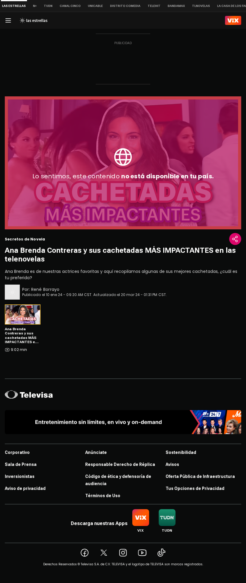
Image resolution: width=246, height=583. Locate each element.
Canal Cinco (70, 6)
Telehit (154, 6)
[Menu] (8, 20)
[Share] (235, 239)
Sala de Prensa (21, 464)
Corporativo (17, 452)
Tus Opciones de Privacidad (195, 488)
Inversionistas (19, 476)
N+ (35, 6)
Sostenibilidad (181, 452)
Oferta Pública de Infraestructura (200, 476)
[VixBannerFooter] (123, 422)
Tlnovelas (201, 6)
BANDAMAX (176, 6)
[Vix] (233, 20)
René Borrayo (45, 289)
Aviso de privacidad (25, 488)
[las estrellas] (33, 20)
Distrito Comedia (125, 6)
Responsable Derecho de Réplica (120, 464)
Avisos (172, 464)
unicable (95, 6)
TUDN (48, 6)
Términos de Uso (102, 495)
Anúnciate (96, 452)
